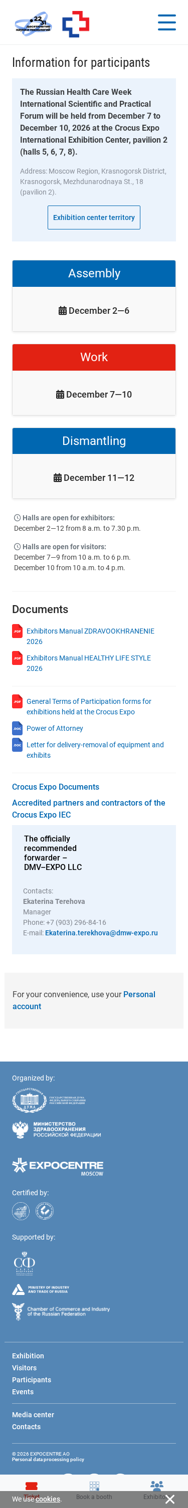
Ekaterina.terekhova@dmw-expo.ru (101, 933)
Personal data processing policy (48, 1459)
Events (23, 1392)
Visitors (24, 1368)
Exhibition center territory (94, 217)
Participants (31, 1380)
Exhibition (28, 1356)
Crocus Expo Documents (55, 787)
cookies (48, 1499)
